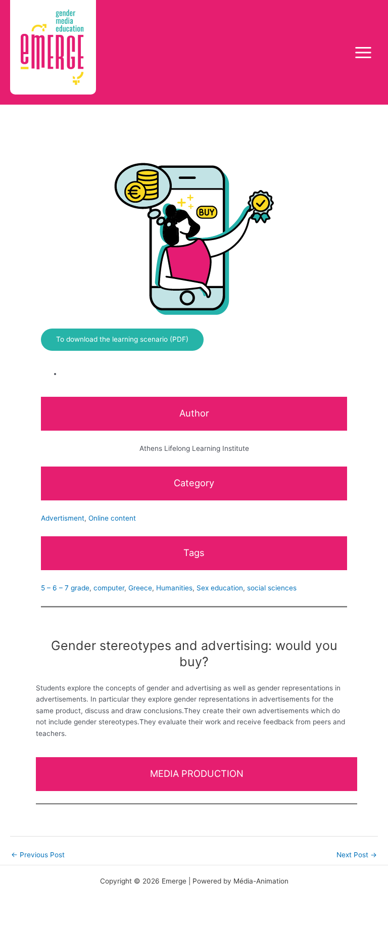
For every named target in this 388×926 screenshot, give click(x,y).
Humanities (174, 588)
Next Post (356, 855)
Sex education (220, 588)
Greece (140, 588)
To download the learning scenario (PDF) (122, 339)
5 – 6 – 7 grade (65, 588)
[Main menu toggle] (363, 52)
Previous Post (38, 855)
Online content (112, 518)
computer (108, 588)
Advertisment (62, 518)
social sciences (272, 588)
